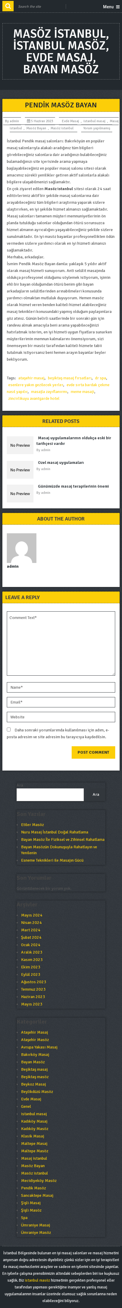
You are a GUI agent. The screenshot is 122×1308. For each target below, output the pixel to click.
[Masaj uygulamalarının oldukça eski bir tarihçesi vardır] (21, 445)
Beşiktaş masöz (35, 1076)
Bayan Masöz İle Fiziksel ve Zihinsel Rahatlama (63, 839)
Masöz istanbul (62, 128)
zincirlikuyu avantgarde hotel (34, 398)
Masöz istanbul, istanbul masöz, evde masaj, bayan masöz (61, 51)
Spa (24, 1217)
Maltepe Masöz (34, 1150)
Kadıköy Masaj (34, 1121)
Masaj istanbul (34, 1158)
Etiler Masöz (32, 824)
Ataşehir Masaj (34, 1032)
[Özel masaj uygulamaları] (21, 470)
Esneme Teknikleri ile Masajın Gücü (52, 860)
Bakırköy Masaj (35, 1054)
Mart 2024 (30, 930)
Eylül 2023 (30, 974)
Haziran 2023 (33, 996)
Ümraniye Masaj (35, 1225)
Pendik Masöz (33, 1188)
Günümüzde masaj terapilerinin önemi (73, 486)
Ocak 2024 (30, 944)
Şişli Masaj (31, 1202)
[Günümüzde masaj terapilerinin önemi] (21, 493)
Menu (108, 7)
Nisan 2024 (31, 922)
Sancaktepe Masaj (37, 1195)
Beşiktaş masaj (34, 1069)
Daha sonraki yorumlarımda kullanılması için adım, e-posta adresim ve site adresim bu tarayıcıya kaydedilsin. (58, 733)
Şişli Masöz (31, 1210)
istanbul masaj (94, 121)
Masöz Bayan (36, 128)
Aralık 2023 (31, 952)
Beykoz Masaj (33, 1084)
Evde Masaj (70, 121)
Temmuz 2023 (33, 989)
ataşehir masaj (31, 378)
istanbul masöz (37, 1280)
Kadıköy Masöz (34, 1128)
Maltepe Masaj (34, 1143)
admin (14, 121)
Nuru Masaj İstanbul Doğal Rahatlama (54, 832)
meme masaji (82, 391)
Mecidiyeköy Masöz (39, 1180)
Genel (26, 1106)
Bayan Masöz (33, 1061)
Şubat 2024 (31, 937)
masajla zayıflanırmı (49, 391)
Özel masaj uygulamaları (61, 462)
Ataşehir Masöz (35, 1039)
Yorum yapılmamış (96, 128)
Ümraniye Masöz (36, 1232)
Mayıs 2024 (31, 915)
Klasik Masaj (32, 1136)
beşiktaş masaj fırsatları (70, 378)
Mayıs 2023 (31, 1004)
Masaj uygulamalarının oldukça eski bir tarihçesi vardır (73, 440)
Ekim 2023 (30, 967)
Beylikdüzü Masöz (37, 1091)
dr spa (100, 378)
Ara (20, 785)
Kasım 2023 (32, 959)
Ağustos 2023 (33, 981)
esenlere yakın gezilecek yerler (35, 384)
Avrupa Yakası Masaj (39, 1047)
